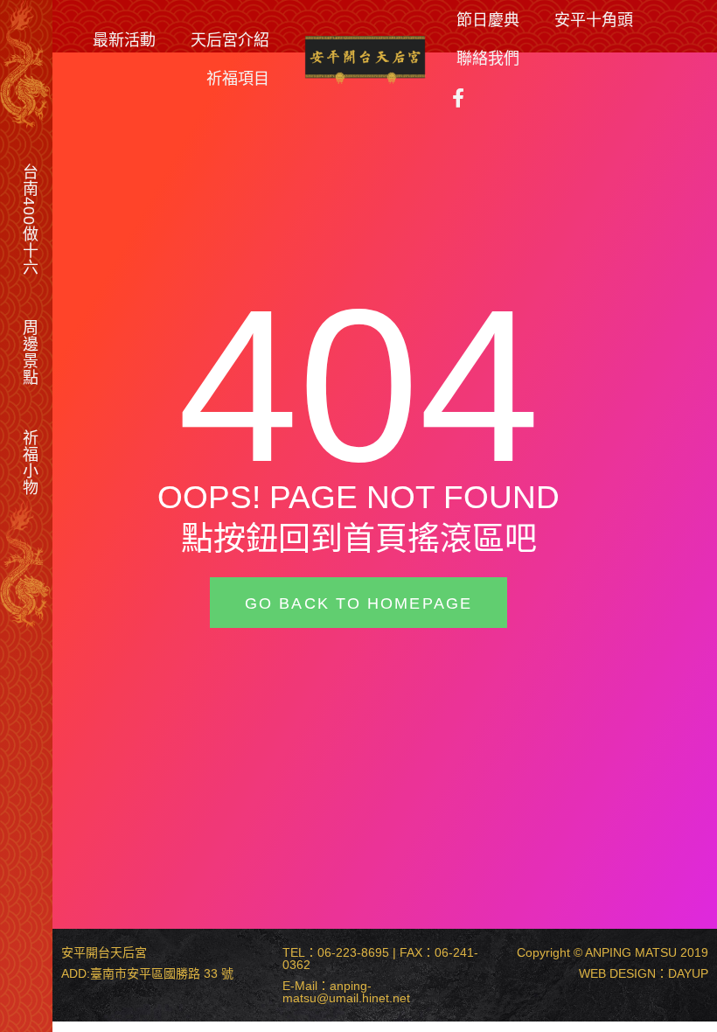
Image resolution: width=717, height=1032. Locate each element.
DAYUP (688, 973)
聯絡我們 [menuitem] (487, 58)
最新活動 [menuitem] (124, 39)
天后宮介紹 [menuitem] (230, 39)
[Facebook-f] (458, 98)
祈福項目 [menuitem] (237, 78)
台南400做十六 (30, 219)
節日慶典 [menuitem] (487, 19)
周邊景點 (30, 352)
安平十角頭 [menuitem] (593, 19)
